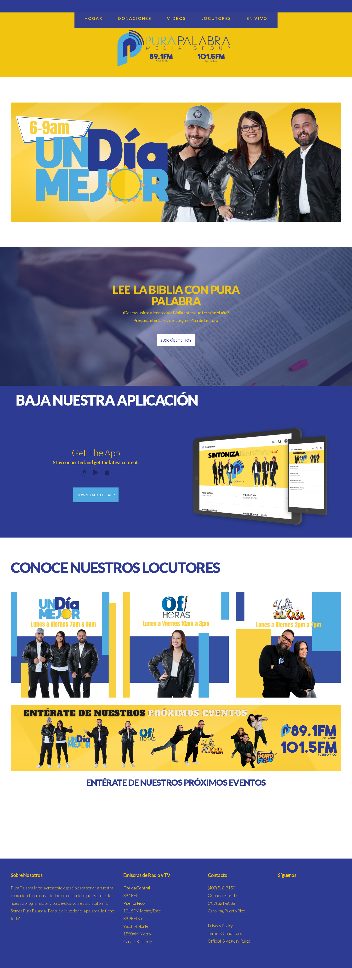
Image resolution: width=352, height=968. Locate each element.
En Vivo (257, 18)
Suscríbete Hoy (176, 340)
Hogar (93, 18)
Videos (176, 18)
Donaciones (135, 18)
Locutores (216, 18)
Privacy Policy (220, 925)
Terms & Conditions (225, 933)
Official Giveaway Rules (229, 941)
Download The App (96, 495)
